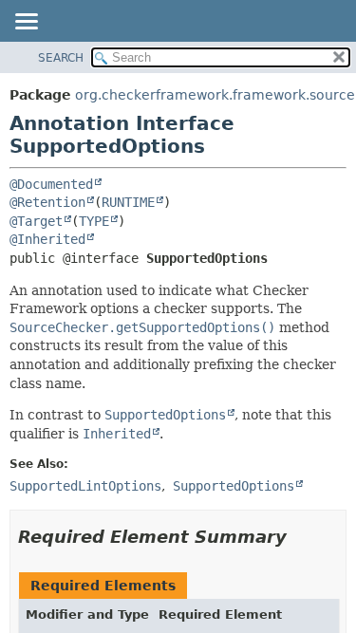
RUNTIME (128, 202)
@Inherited (47, 239)
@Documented (51, 184)
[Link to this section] (300, 537)
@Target (36, 221)
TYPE (94, 221)
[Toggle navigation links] (25, 22)
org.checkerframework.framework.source (215, 94)
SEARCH (61, 58)
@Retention (47, 202)
